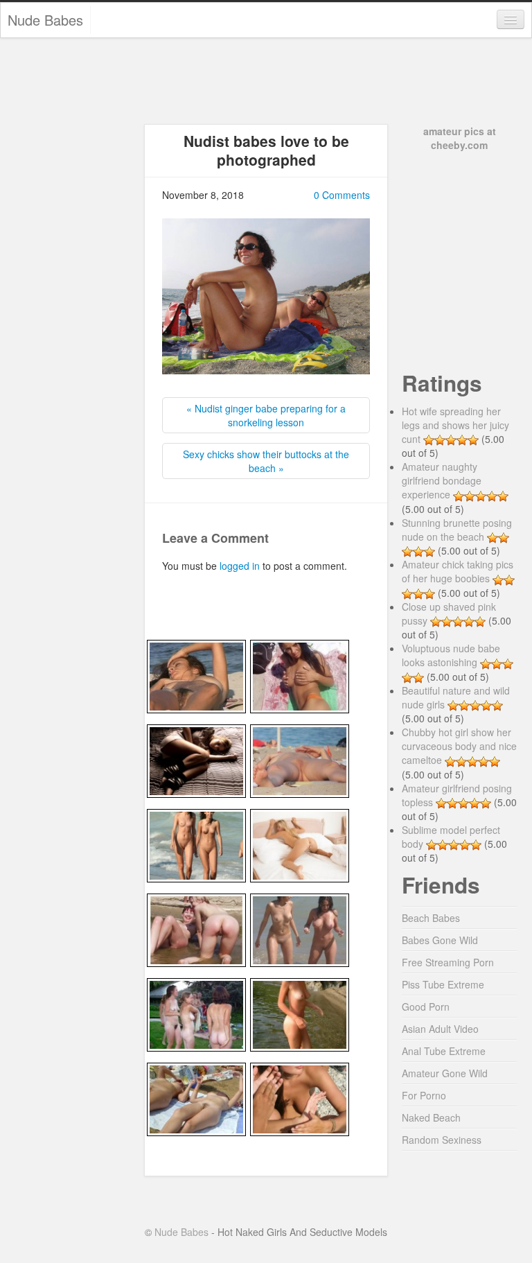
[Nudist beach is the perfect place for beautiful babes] (299, 1013)
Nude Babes (45, 20)
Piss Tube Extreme (443, 984)
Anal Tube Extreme (444, 1051)
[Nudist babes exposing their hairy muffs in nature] (196, 1097)
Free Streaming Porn (448, 962)
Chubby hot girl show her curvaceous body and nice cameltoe (459, 746)
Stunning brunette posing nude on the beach (457, 529)
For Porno (424, 1095)
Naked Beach (431, 1117)
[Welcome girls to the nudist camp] (196, 1013)
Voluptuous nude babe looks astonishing (451, 655)
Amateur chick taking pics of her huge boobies (457, 571)
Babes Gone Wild (440, 940)
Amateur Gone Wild (445, 1073)
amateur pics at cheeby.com (459, 138)
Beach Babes (431, 918)
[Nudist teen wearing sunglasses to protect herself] (299, 1097)
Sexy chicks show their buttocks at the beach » (266, 461)
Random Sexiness (441, 1140)
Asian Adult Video (440, 1029)
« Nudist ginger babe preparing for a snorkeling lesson (266, 415)
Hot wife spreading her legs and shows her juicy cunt (455, 425)
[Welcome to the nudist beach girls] (299, 928)
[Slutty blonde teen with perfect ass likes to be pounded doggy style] (299, 844)
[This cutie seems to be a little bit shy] (299, 674)
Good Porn (426, 1006)
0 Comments (342, 195)
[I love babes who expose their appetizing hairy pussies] (196, 674)
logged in (240, 566)
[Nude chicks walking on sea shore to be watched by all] (196, 844)
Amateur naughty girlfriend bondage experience (441, 480)
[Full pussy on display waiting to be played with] (299, 759)
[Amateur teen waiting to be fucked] (196, 759)
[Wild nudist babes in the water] (196, 928)
